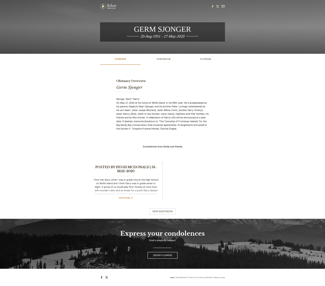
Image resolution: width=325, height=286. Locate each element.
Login (172, 277)
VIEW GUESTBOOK (162, 211)
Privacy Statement (205, 277)
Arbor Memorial (181, 277)
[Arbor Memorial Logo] (108, 6)
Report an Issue (219, 277)
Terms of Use (193, 277)
